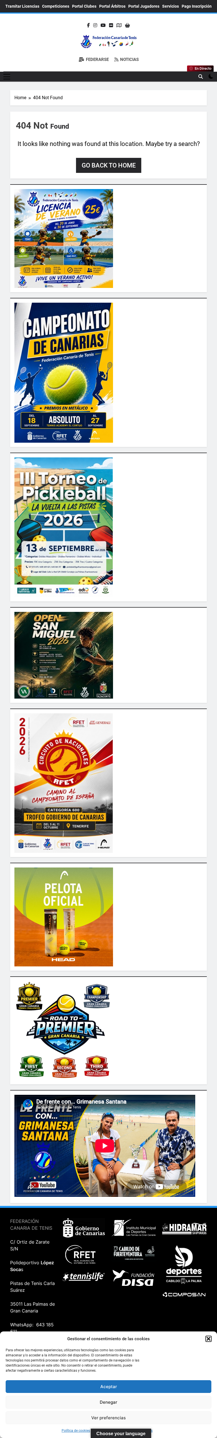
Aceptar (108, 1386)
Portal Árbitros (112, 6)
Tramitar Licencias (22, 6)
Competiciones (55, 6)
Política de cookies (76, 1431)
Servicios (170, 6)
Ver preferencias (108, 1417)
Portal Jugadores (143, 6)
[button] (208, 1339)
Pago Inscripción (197, 6)
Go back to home (109, 165)
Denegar (108, 1402)
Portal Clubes (84, 6)
